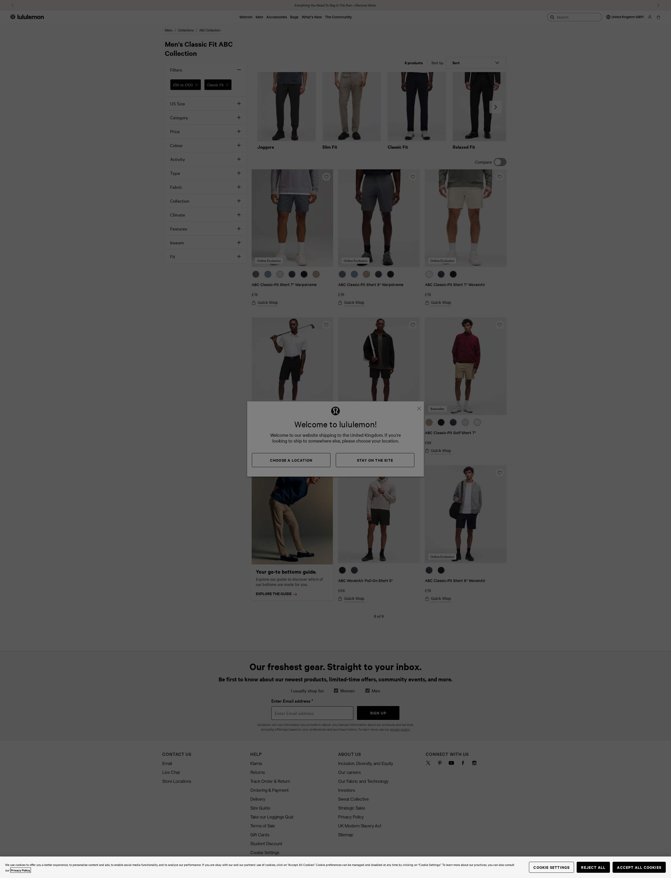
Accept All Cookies (639, 867)
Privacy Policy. (20, 870)
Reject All (593, 867)
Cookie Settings (551, 867)
